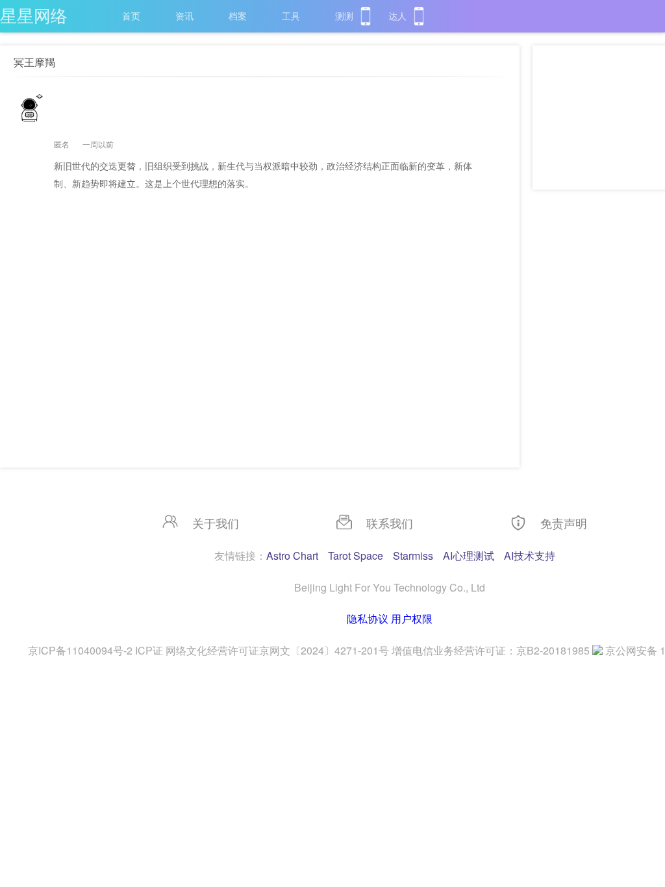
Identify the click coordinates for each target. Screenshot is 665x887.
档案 (238, 15)
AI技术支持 (529, 555)
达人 (397, 15)
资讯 (184, 15)
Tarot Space (355, 555)
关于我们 (215, 522)
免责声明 (563, 522)
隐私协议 (367, 618)
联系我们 (389, 522)
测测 (344, 15)
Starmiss (413, 555)
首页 (131, 15)
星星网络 (34, 15)
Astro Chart (292, 555)
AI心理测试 (468, 555)
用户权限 (412, 618)
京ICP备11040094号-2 (80, 650)
